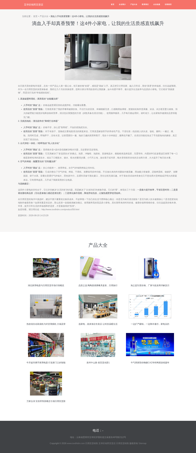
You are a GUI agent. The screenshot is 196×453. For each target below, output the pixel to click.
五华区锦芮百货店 (33, 4)
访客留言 (168, 4)
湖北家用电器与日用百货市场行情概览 (46, 285)
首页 (112, 4)
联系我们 (145, 4)
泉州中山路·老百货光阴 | (98, 362)
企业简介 (122, 4)
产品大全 (133, 4)
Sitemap (142, 443)
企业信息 (156, 4)
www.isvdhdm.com (76, 443)
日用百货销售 (91, 443)
